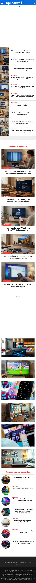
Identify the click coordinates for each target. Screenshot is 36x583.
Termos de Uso (23, 562)
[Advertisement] (18, 25)
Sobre (30, 562)
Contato (18, 564)
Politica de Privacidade (10, 562)
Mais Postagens (18, 138)
